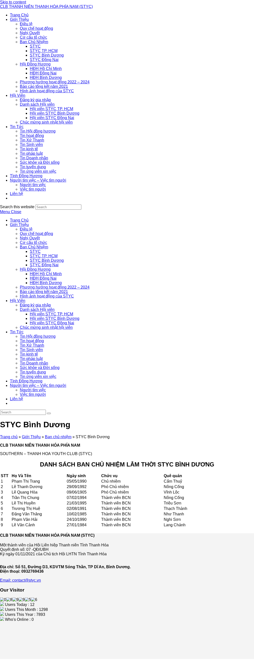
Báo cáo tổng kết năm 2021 (44, 292)
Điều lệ (26, 229)
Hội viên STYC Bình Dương (54, 318)
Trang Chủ (19, 220)
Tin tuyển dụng (33, 372)
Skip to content (13, 2)
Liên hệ (16, 399)
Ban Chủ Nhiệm (34, 247)
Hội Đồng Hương (35, 269)
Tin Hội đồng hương (38, 336)
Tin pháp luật (31, 359)
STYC (35, 251)
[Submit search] (49, 413)
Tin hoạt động (32, 341)
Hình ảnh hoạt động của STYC (47, 296)
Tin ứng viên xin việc (38, 376)
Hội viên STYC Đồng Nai (52, 323)
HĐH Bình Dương (46, 283)
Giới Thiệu (19, 225)
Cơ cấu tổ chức (33, 242)
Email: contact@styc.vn (20, 580)
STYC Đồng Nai (44, 265)
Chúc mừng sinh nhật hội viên (46, 327)
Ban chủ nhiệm (58, 437)
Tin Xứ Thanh (32, 345)
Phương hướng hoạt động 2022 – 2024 (55, 287)
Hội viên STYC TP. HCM (51, 314)
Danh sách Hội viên (37, 309)
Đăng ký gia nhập (35, 305)
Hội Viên (17, 300)
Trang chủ (9, 437)
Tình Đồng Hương (26, 381)
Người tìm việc (33, 390)
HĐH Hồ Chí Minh (46, 274)
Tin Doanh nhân (34, 363)
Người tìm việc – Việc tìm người (38, 385)
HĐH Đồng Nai (43, 278)
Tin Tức (17, 332)
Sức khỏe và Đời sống (40, 367)
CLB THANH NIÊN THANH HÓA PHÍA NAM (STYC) (46, 6)
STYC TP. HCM (44, 256)
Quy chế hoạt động (36, 234)
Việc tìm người (33, 394)
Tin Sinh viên (31, 350)
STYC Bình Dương (47, 260)
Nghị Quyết (30, 238)
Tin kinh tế (29, 354)
